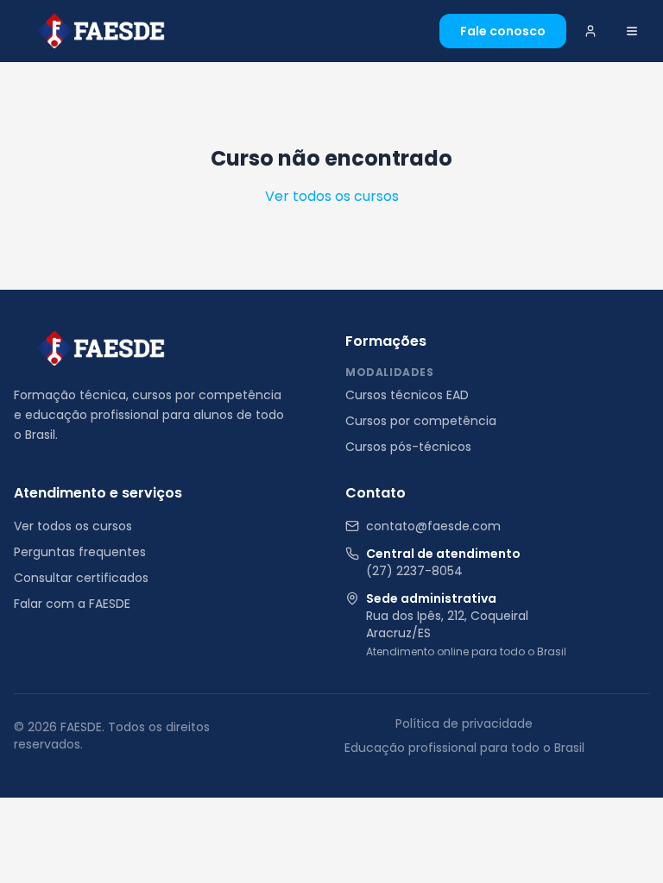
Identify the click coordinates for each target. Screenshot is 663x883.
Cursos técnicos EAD (407, 395)
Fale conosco (503, 31)
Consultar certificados (81, 577)
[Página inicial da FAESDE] (100, 348)
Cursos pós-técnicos (408, 446)
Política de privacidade (464, 723)
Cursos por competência (420, 420)
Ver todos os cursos (332, 196)
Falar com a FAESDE (72, 603)
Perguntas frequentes (80, 551)
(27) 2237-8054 (414, 570)
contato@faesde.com (433, 526)
